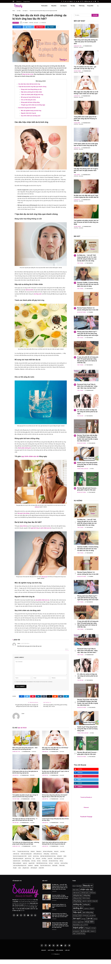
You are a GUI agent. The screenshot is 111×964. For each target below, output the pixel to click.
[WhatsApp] (7, 79)
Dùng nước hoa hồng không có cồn (31, 89)
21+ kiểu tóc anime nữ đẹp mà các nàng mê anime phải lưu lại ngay (87, 411)
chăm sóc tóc (76, 892)
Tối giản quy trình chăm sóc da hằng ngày (33, 105)
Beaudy (43, 950)
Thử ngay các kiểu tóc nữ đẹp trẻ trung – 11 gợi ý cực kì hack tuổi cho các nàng (24, 819)
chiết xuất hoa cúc (38, 853)
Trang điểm (90, 5)
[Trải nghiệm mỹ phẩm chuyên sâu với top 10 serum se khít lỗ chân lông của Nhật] (25, 785)
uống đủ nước (26, 867)
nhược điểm (89, 922)
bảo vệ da (75, 889)
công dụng (77, 901)
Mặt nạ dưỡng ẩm (17, 863)
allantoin (33, 851)
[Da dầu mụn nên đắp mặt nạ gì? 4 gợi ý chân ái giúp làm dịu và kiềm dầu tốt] (55, 761)
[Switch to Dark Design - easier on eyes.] (98, 5)
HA (33, 858)
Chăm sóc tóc (16, 751)
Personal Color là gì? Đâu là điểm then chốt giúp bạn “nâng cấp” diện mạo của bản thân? (87, 386)
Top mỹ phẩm (77, 226)
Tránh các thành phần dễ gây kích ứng (32, 94)
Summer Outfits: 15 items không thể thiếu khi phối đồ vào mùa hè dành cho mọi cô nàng (88, 284)
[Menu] (13, 1)
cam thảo (62, 851)
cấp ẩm (84, 901)
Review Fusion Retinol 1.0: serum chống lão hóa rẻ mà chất (87, 308)
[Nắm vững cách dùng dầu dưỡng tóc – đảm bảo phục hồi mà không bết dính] (25, 738)
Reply (67, 649)
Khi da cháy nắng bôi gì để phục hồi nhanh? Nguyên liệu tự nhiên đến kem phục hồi (54, 795)
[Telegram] (7, 98)
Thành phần (44, 5)
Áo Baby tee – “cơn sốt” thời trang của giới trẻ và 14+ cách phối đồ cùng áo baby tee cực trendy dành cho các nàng (87, 258)
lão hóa (95, 918)
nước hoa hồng (64, 863)
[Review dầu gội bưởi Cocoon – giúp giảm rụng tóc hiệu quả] (86, 479)
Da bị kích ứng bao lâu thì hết (19, 856)
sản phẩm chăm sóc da (42, 600)
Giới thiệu (51, 950)
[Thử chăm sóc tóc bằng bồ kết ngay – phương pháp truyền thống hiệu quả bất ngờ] (25, 832)
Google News (26, 1)
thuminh (91, 312)
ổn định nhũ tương (81, 933)
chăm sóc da (44, 576)
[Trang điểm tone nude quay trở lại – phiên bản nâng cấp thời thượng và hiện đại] (86, 108)
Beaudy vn (39, 851)
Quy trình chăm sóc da (45, 865)
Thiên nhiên (62, 865)
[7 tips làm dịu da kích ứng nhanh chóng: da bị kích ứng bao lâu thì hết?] (40, 61)
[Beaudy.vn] (17, 6)
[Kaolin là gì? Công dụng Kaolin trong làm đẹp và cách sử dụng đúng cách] (86, 454)
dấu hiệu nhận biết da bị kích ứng (47, 856)
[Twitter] (7, 73)
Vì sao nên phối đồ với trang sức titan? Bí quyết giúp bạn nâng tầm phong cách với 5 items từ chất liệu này (87, 359)
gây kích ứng (35, 528)
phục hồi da (23, 526)
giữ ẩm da (86, 908)
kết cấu (80, 915)
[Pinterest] (7, 82)
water (74, 933)
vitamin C (93, 931)
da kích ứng (36, 856)
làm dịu (38, 860)
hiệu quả (38, 858)
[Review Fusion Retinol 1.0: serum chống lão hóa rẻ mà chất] (86, 299)
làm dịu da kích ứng (53, 860)
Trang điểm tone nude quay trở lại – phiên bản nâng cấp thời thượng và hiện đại (85, 118)
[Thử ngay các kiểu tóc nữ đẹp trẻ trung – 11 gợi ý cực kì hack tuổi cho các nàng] (25, 809)
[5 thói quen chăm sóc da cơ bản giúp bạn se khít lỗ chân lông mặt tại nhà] (25, 761)
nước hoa (57, 863)
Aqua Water (79, 885)
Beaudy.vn (19, 1)
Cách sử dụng (86, 898)
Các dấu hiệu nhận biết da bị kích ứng (29, 84)
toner (19, 867)
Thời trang (81, 5)
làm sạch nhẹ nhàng (23, 513)
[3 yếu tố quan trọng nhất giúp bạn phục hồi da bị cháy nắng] (55, 809)
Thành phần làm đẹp (82, 468)
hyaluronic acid (16, 860)
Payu (92, 468)
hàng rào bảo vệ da (27, 74)
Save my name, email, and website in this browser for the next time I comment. (34, 681)
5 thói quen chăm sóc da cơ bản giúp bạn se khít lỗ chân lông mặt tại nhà (25, 772)
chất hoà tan (92, 892)
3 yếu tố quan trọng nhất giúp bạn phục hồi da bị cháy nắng (55, 819)
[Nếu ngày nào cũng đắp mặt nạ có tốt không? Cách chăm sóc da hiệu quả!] (55, 738)
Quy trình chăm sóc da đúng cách (30, 115)
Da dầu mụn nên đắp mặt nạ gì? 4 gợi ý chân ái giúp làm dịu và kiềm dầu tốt (55, 772)
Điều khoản (59, 950)
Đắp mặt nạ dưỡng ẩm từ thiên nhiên (31, 92)
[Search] (98, 1)
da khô (29, 856)
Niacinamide (76, 924)
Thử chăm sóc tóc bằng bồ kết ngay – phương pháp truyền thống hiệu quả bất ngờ (25, 843)
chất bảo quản (84, 892)
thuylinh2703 (89, 263)
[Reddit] (7, 92)
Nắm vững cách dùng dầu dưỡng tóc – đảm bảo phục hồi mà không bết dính (24, 748)
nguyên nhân (31, 863)
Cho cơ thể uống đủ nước (28, 99)
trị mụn (93, 928)
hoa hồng (44, 858)
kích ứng (33, 860)
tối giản (15, 867)
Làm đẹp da (63, 5)
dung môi (95, 901)
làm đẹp (83, 918)
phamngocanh (26, 751)
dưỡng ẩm (59, 856)
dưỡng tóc (86, 904)
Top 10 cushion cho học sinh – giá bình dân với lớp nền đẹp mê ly (85, 67)
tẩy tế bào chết (85, 931)
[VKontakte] (7, 95)
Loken (26, 22)
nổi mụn (51, 863)
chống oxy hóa (77, 898)
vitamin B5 (41, 867)
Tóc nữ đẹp (15, 822)
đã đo (65, 856)
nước (81, 924)
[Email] (7, 85)
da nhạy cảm (37, 294)
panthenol (30, 865)
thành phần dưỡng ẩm (24, 448)
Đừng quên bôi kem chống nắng (30, 102)
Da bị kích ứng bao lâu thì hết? (27, 107)
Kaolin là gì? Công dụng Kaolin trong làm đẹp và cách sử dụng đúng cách (87, 464)
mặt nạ (61, 860)
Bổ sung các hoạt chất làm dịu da (30, 97)
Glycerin (92, 908)
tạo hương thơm (76, 931)
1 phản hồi (43, 22)
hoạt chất (50, 858)
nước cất (85, 924)
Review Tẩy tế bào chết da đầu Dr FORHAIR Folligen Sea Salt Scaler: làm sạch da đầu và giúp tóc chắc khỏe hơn (87, 438)
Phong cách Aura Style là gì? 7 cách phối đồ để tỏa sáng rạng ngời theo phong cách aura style (87, 333)
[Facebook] (7, 69)
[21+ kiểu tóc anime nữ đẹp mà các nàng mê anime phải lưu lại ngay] (86, 401)
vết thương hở (34, 867)
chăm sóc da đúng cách (26, 853)
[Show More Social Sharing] (57, 26)
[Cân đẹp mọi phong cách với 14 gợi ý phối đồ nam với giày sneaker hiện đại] (86, 160)
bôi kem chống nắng (47, 851)
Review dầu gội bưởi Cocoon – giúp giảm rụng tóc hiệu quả (87, 489)
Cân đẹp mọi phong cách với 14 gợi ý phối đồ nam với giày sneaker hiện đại (86, 170)
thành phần (54, 865)
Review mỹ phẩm (81, 312)
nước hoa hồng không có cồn (19, 865)
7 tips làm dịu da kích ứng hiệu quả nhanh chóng (32, 86)
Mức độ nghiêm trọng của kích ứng (31, 110)
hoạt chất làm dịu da (58, 858)
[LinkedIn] (7, 76)
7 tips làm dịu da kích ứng (23, 851)
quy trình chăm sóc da (30, 456)
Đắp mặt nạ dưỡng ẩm (18, 858)
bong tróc (56, 851)
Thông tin (87, 928)
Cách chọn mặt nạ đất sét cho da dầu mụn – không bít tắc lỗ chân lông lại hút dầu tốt (54, 843)
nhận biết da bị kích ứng (41, 863)
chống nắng (46, 853)
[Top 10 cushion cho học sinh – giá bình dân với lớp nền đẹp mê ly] (86, 58)
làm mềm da (92, 915)
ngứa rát (25, 863)
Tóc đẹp (73, 5)
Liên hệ (67, 950)
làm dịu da (44, 860)
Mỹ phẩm (53, 5)
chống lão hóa (77, 895)
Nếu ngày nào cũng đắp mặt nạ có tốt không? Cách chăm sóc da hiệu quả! (55, 748)
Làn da (89, 918)
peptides (36, 865)
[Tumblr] (7, 89)
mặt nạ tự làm (29, 289)
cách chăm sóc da (45, 528)
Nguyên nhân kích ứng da (28, 113)
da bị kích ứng (54, 853)
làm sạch (76, 918)
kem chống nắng (25, 860)
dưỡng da (37, 506)
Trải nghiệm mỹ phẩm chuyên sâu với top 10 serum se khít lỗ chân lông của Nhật (25, 795)
